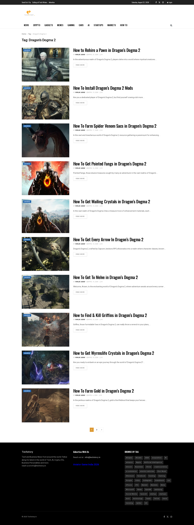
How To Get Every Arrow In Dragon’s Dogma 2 (108, 239)
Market (144, 485)
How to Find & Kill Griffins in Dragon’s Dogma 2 (110, 315)
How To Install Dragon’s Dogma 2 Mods (103, 88)
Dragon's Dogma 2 (39, 34)
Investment (159, 480)
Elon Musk (162, 471)
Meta (163, 485)
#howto (139, 458)
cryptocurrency (160, 467)
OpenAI (148, 489)
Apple (138, 462)
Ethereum (130, 476)
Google (129, 480)
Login (170, 2)
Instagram (147, 480)
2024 (147, 458)
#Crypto (129, 458)
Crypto (36, 25)
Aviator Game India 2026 (86, 464)
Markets (111, 25)
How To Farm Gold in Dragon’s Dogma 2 (103, 391)
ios (168, 480)
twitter (138, 503)
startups (162, 494)
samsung (158, 489)
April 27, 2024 (93, 54)
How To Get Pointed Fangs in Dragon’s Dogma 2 (109, 163)
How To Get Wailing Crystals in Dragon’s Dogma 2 (111, 201)
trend (165, 498)
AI (88, 25)
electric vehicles (147, 471)
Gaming (71, 25)
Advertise (52, 2)
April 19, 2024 (93, 92)
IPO (136, 485)
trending (129, 503)
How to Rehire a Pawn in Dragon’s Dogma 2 (106, 50)
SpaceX (143, 494)
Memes (60, 25)
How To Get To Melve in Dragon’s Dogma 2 (105, 277)
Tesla (148, 498)
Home (24, 34)
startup (153, 494)
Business (139, 467)
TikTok (156, 498)
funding (152, 476)
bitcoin (129, 467)
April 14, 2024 (93, 206)
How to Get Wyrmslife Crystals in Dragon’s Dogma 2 (113, 353)
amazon (129, 462)
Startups (98, 25)
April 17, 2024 (93, 130)
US (146, 503)
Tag (29, 34)
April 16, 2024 (93, 168)
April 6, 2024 (92, 395)
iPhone (129, 485)
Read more (80, 65)
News (26, 25)
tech (128, 498)
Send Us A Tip (26, 2)
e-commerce (131, 471)
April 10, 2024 (93, 319)
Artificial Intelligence (153, 462)
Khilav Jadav (80, 54)
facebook (141, 476)
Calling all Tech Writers (39, 2)
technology (137, 498)
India (137, 480)
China (148, 467)
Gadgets (48, 25)
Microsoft (130, 489)
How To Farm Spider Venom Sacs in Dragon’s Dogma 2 (114, 126)
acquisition (157, 458)
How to (123, 25)
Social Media (131, 494)
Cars (81, 25)
